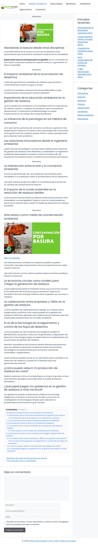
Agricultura (26, 9)
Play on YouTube (12, 258)
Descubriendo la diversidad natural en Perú (85, 30)
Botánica (71, 3)
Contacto (40, 9)
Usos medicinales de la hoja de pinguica (85, 61)
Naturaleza (56, 3)
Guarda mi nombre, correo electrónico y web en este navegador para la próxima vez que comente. (37, 523)
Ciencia (81, 104)
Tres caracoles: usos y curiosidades (21, 461)
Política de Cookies (68, 541)
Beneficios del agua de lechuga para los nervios (27, 458)
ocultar (22, 410)
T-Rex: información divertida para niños (84, 73)
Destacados (83, 107)
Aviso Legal (53, 541)
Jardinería (85, 3)
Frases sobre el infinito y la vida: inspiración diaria (85, 40)
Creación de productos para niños (85, 51)
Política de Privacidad (38, 541)
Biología (81, 97)
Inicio (22, 3)
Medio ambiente (38, 3)
